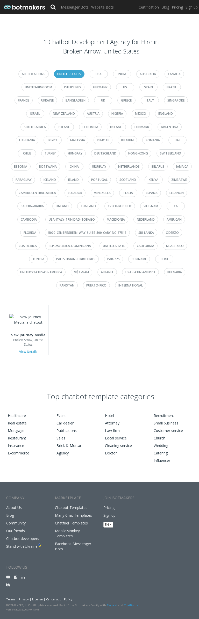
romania (153, 140)
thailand (88, 206)
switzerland (170, 153)
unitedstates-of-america (41, 272)
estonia (20, 166)
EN (107, 524)
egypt (52, 140)
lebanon (176, 193)
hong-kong (138, 153)
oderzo (172, 232)
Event (61, 415)
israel (35, 113)
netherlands (129, 166)
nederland (146, 219)
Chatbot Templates (71, 507)
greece (126, 100)
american (174, 219)
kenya (153, 179)
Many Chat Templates (73, 515)
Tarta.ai (112, 605)
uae (177, 140)
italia (128, 193)
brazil (172, 87)
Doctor (111, 453)
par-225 (113, 259)
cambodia (29, 219)
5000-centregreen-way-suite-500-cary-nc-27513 (87, 232)
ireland (116, 127)
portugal (99, 179)
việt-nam (81, 272)
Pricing (177, 7)
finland (62, 206)
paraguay (24, 179)
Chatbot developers (22, 538)
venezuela (102, 193)
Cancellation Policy (59, 599)
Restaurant (17, 438)
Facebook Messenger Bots (73, 546)
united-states (69, 74)
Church (159, 438)
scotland (127, 179)
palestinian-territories (75, 259)
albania (107, 272)
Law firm (112, 430)
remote (103, 140)
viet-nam (151, 206)
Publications (66, 430)
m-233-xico (175, 246)
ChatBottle (131, 605)
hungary (75, 153)
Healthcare (17, 415)
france (23, 100)
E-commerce (18, 453)
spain (148, 87)
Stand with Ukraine (22, 546)
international (130, 285)
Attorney (112, 423)
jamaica (182, 166)
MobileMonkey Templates (67, 533)
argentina (169, 127)
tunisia (38, 259)
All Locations (33, 74)
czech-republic (120, 206)
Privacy (24, 599)
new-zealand (64, 113)
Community (16, 523)
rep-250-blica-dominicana (70, 246)
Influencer (162, 460)
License (37, 599)
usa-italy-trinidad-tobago (72, 219)
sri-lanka (146, 232)
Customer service (168, 430)
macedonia (116, 219)
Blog (165, 7)
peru (164, 259)
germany (100, 87)
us (125, 87)
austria (93, 113)
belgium (127, 140)
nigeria (117, 113)
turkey (50, 153)
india (122, 74)
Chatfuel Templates (71, 523)
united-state (114, 246)
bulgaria (174, 272)
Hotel (109, 415)
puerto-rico (96, 285)
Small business (166, 423)
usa (99, 74)
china (74, 166)
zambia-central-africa (37, 193)
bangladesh (76, 100)
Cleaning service (118, 445)
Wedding (161, 445)
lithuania (27, 140)
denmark (141, 127)
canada (174, 74)
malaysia (77, 140)
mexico (140, 113)
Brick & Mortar (68, 445)
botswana (48, 166)
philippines (72, 87)
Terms (10, 599)
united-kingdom (38, 87)
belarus (158, 166)
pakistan (67, 285)
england (165, 113)
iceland (50, 179)
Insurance (16, 445)
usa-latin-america (140, 272)
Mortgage (16, 430)
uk (103, 100)
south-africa (35, 127)
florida (30, 232)
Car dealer (65, 423)
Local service (116, 438)
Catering (161, 453)
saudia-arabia (32, 206)
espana (152, 193)
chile (27, 153)
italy (150, 100)
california (145, 246)
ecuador (75, 193)
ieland (73, 179)
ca (176, 206)
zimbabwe (179, 179)
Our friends (15, 530)
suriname (139, 259)
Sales (60, 438)
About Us (14, 507)
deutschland (105, 153)
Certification (149, 7)
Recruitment (164, 415)
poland (64, 127)
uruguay (99, 166)
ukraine (47, 100)
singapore (175, 100)
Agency (62, 453)
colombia (90, 127)
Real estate (17, 423)
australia (148, 74)
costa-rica (28, 246)
